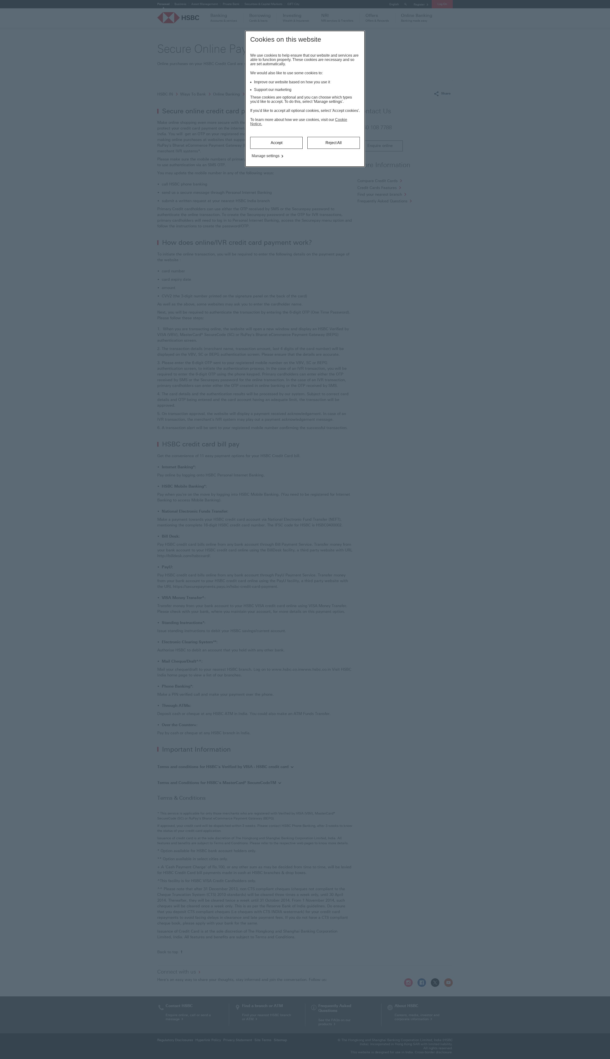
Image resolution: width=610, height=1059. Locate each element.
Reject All (333, 143)
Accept (276, 143)
